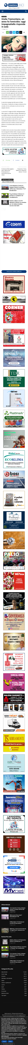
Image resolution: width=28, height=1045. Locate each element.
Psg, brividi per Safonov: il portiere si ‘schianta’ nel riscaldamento (16, 195)
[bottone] (14, 271)
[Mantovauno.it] (14, 5)
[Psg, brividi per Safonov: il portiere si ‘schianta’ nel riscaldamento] (5, 195)
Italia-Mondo (8, 14)
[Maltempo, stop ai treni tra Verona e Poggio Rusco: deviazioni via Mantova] (5, 930)
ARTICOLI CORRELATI (7, 179)
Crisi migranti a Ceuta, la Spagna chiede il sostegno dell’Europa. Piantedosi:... (17, 909)
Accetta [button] (4, 1041)
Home (3, 14)
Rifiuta (10, 1041)
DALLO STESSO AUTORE (8, 181)
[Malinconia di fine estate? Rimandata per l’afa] (5, 916)
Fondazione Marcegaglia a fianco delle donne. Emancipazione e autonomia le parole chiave (8, 172)
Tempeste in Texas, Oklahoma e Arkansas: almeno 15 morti (21, 170)
